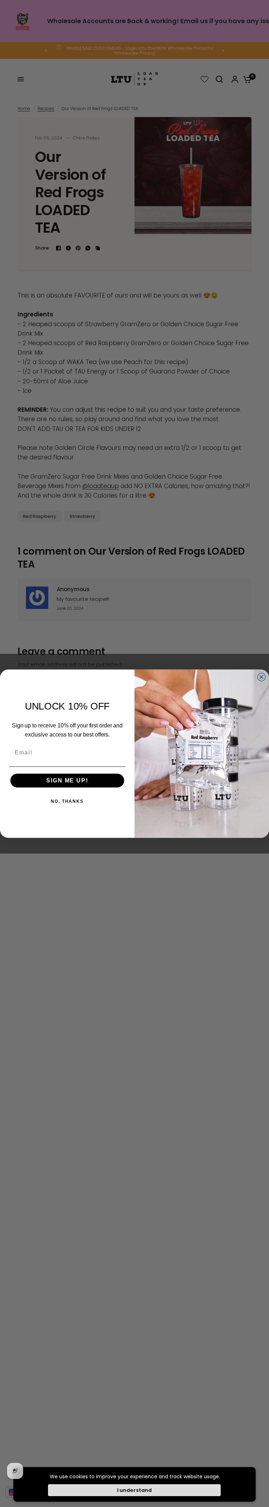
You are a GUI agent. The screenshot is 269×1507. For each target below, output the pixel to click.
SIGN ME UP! (67, 780)
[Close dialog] (261, 677)
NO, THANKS (67, 801)
